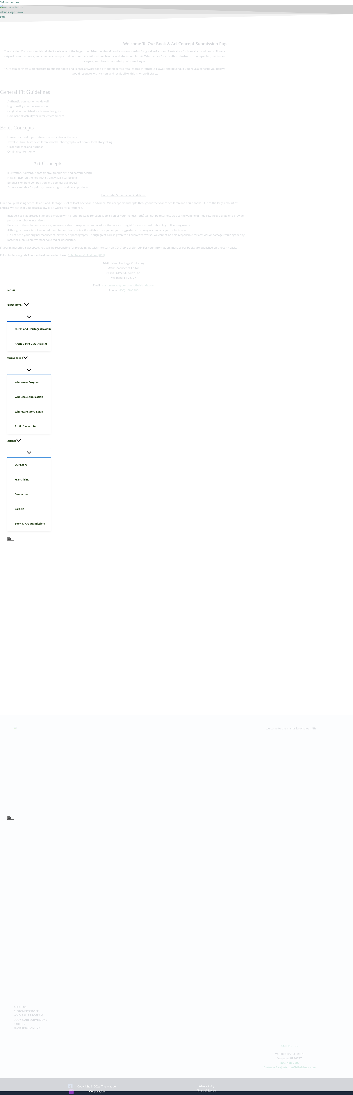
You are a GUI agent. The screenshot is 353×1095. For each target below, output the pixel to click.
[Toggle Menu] (29, 316)
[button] (29, 305)
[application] (26, 305)
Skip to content (10, 2)
